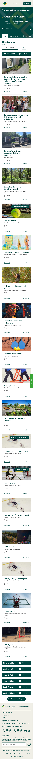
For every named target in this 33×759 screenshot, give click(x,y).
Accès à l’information (15, 753)
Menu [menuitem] (28, 3)
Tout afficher (24, 48)
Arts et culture (14, 36)
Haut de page (24, 706)
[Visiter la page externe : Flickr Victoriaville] (25, 731)
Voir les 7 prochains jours (16, 699)
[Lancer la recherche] (29, 29)
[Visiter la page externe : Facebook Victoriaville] (3, 731)
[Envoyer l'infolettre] (29, 744)
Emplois (4, 715)
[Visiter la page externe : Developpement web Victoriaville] (29, 731)
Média (4, 718)
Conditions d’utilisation (16, 756)
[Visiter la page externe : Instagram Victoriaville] (14, 731)
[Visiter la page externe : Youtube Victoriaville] (21, 731)
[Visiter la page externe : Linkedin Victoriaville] (18, 731)
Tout (5, 36)
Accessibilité (6, 753)
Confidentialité (26, 753)
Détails (25, 92)
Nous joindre (6, 712)
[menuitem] (4, 3)
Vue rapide (7, 92)
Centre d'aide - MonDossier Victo (12, 726)
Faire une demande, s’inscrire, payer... (14, 723)
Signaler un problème (9, 721)
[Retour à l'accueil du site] (3, 10)
